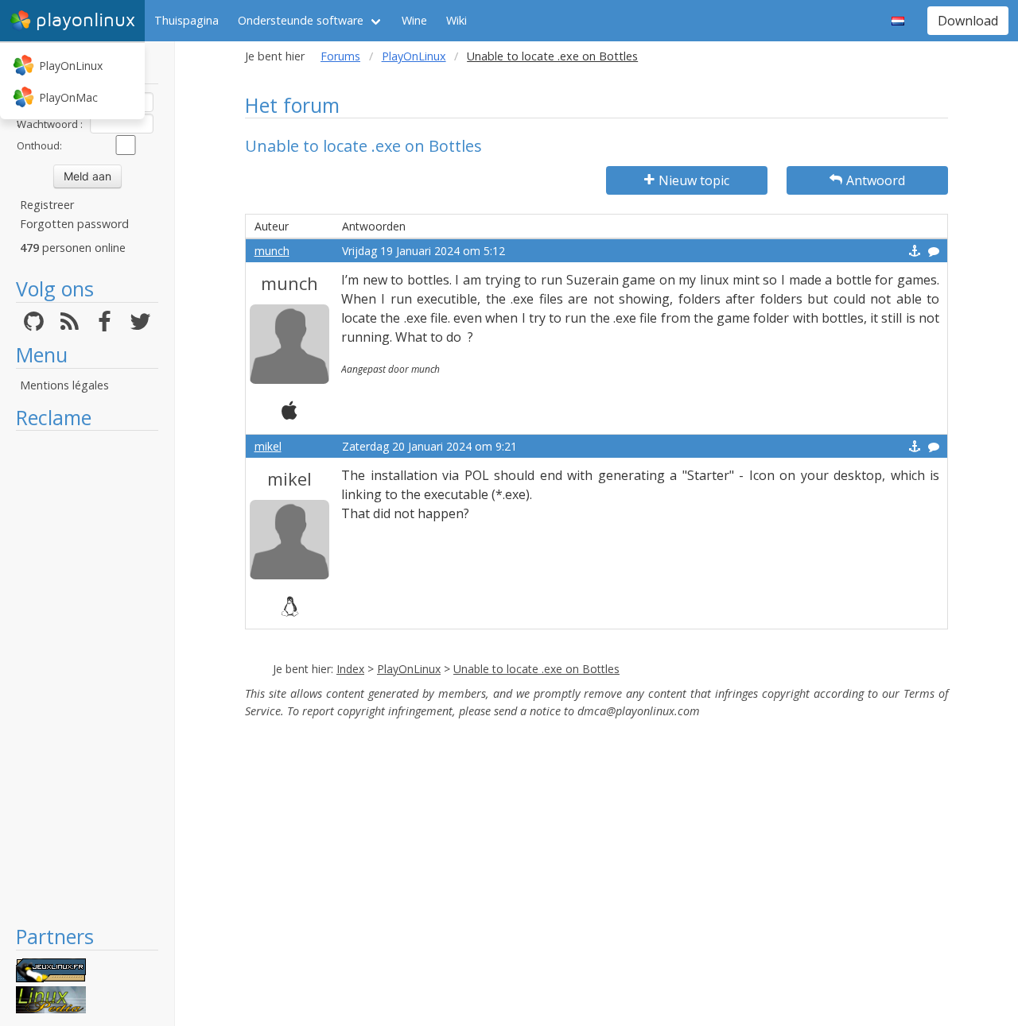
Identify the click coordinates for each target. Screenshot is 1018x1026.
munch (271, 250)
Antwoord (875, 180)
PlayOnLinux (71, 65)
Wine (414, 20)
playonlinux (85, 20)
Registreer (47, 204)
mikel (268, 446)
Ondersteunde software (300, 20)
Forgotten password (74, 223)
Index (350, 668)
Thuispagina (186, 20)
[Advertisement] (87, 677)
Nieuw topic (694, 180)
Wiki (456, 20)
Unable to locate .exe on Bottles (536, 668)
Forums (340, 56)
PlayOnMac (68, 97)
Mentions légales (64, 385)
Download (968, 20)
